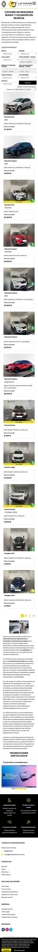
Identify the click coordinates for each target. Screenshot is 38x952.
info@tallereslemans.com (14, 854)
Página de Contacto (8, 848)
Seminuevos (6, 875)
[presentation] (3, 775)
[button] (13, 789)
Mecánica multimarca (9, 894)
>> (34, 616)
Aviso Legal (5, 912)
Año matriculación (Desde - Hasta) (26, 66)
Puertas (4, 80)
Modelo (22, 50)
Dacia (3, 869)
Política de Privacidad (9, 917)
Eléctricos (5, 872)
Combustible (24, 74)
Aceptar (6, 950)
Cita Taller (5, 886)
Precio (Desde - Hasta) (27, 57)
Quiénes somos (7, 909)
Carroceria (5, 57)
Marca (3, 50)
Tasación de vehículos (9, 892)
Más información (24, 947)
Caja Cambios (6, 74)
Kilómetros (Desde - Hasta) (8, 66)
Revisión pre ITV (7, 897)
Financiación (6, 889)
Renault (4, 866)
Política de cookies (8, 914)
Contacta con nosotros (13, 843)
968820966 (8, 851)
